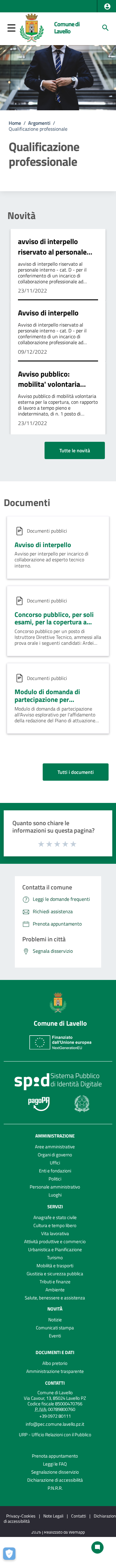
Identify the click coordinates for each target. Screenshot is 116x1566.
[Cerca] (105, 28)
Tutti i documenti (76, 772)
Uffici (55, 1162)
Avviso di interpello (48, 312)
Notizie (55, 1319)
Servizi (55, 1206)
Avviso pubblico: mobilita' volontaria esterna (49, 384)
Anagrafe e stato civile (55, 1217)
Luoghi (55, 1194)
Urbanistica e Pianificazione (55, 1249)
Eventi (55, 1335)
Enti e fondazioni (55, 1170)
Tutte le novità (74, 450)
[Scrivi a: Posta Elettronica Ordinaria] (55, 1429)
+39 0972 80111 (55, 1416)
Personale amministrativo (55, 1186)
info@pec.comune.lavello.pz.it (55, 1424)
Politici (55, 1178)
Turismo (55, 1257)
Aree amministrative (55, 1146)
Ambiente (55, 1289)
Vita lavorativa (55, 1233)
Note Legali (53, 1516)
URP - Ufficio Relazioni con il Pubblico (55, 1434)
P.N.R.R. (55, 1488)
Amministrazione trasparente (55, 1371)
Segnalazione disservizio (55, 1471)
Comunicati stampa (55, 1327)
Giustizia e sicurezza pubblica (55, 1273)
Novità (21, 215)
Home (15, 123)
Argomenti (39, 123)
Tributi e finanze (55, 1281)
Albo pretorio (54, 1363)
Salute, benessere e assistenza (55, 1297)
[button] (107, 6)
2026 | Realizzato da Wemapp (58, 1532)
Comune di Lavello (66, 27)
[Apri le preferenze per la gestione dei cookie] (11, 1555)
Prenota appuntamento (55, 1455)
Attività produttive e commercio (55, 1241)
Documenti (27, 502)
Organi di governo (55, 1154)
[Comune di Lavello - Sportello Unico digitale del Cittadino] (31, 27)
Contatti (55, 1383)
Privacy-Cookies (21, 1516)
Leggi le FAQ (55, 1463)
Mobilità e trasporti (55, 1265)
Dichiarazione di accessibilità (55, 1480)
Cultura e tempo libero (54, 1225)
